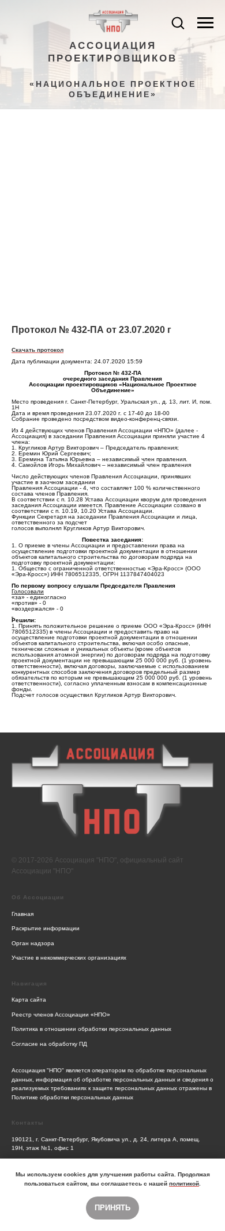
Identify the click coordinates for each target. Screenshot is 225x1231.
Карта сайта (29, 999)
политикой (184, 1183)
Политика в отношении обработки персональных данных (91, 1029)
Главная (22, 914)
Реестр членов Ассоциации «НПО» (61, 1014)
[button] (178, 22)
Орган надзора (33, 943)
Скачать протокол (37, 350)
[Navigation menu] (205, 23)
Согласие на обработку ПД (49, 1044)
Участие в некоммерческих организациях (69, 957)
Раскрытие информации (46, 928)
